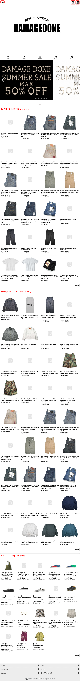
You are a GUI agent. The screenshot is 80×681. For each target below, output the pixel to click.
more (76, 116)
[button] (2, 1)
